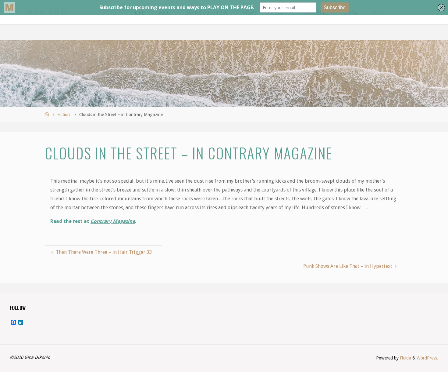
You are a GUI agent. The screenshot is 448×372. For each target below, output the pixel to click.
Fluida (405, 358)
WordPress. (427, 358)
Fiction (63, 114)
